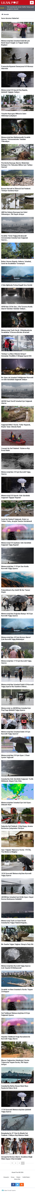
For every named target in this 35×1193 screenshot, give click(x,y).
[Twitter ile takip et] (17, 1184)
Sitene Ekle (17, 1179)
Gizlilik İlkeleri (26, 1177)
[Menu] (31, 2)
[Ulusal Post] (10, 2)
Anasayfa (6, 1177)
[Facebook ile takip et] (13, 1184)
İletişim (18, 1177)
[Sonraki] (22, 1163)
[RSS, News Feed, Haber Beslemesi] (22, 1184)
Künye (12, 1177)
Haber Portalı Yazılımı (10, 1190)
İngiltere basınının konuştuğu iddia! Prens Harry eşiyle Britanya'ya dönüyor (19, 8)
